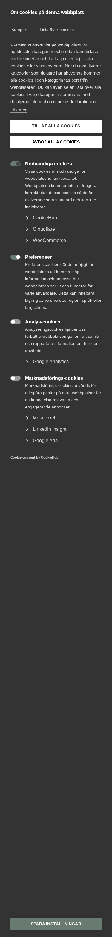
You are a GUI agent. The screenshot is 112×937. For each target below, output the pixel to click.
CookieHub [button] (45, 217)
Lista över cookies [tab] (57, 29)
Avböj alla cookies (56, 142)
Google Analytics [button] (51, 361)
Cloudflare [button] (44, 229)
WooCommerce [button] (49, 240)
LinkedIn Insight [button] (49, 429)
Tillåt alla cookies (56, 126)
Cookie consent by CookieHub (34, 457)
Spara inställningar (56, 924)
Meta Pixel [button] (44, 417)
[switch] (12, 163)
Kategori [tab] (19, 29)
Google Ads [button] (45, 440)
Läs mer (18, 109)
